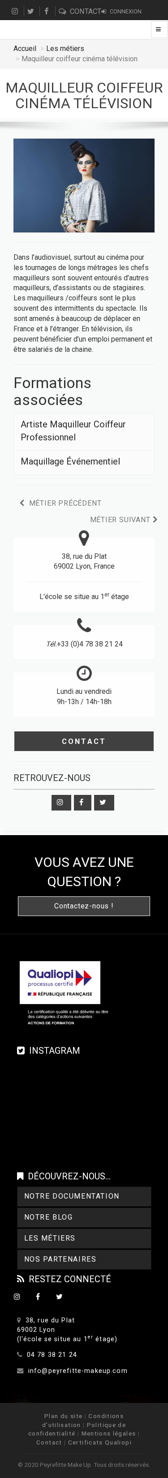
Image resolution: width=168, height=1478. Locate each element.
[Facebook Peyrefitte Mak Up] (82, 802)
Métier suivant (121, 519)
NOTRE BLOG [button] (48, 1217)
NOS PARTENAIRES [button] (60, 1259)
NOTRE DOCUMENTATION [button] (72, 1196)
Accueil (24, 48)
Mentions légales (109, 1433)
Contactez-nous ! (84, 906)
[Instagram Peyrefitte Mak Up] (61, 802)
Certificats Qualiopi (100, 1442)
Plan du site (63, 1415)
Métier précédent (64, 503)
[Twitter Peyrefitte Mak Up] (104, 802)
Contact (84, 741)
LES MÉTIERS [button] (50, 1238)
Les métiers (65, 48)
